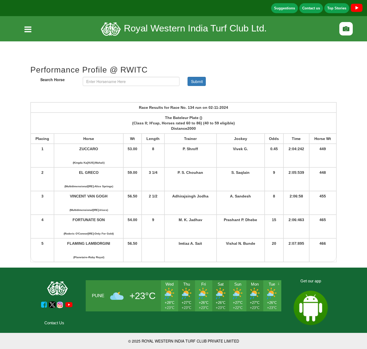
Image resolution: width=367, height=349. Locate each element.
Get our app (310, 281)
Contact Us (54, 323)
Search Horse (52, 79)
